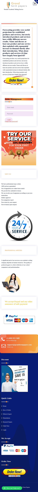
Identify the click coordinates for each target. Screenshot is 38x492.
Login (4, 430)
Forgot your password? (11, 121)
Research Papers (7, 422)
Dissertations (6, 418)
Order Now (6, 426)
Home (4, 406)
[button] (12, 488)
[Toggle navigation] (35, 3)
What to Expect (7, 414)
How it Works (7, 410)
